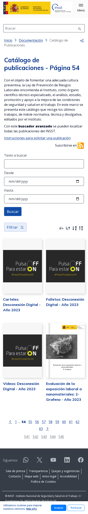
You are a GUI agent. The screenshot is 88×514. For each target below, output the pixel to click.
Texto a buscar (15, 155)
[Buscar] (80, 28)
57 (44, 422)
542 (35, 436)
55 (30, 422)
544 (52, 436)
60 (64, 422)
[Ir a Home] (37, 8)
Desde (9, 173)
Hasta (8, 190)
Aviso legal (49, 476)
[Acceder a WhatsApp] (26, 462)
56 (37, 422)
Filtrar (12, 227)
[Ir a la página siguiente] (47, 428)
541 (27, 436)
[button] (81, 8)
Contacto (15, 476)
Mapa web (31, 476)
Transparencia (38, 471)
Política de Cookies (43, 481)
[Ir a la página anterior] (10, 421)
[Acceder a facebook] (80, 462)
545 (61, 436)
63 (41, 428)
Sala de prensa (15, 471)
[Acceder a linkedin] (67, 462)
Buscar (13, 211)
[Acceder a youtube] (53, 462)
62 (77, 422)
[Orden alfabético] (74, 228)
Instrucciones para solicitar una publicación (37, 138)
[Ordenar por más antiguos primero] (68, 228)
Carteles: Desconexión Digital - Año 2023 (22, 304)
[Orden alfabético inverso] (81, 228)
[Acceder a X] (39, 462)
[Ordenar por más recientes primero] (61, 228)
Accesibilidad (68, 476)
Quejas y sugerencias (65, 471)
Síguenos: (10, 460)
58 (50, 422)
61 (71, 422)
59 (57, 422)
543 (44, 436)
